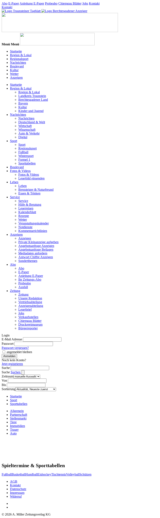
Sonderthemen (27, 261)
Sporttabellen (27, 163)
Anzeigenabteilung (30, 306)
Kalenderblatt (27, 212)
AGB (13, 481)
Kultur (14, 70)
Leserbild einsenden (31, 178)
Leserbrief (25, 309)
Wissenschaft (26, 129)
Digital (22, 137)
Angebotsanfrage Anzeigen (36, 246)
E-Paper (13, 3)
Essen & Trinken (29, 193)
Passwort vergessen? (15, 348)
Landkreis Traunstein (32, 96)
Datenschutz (18, 489)
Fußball (23, 152)
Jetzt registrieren (12, 364)
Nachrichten (18, 62)
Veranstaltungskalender (33, 223)
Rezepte (23, 216)
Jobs (85, 3)
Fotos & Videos (20, 171)
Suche (6, 368)
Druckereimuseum (30, 324)
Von (4, 380)
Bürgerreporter (28, 328)
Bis (4, 385)
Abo (5, 3)
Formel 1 (24, 159)
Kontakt (94, 3)
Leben (14, 182)
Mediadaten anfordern (32, 253)
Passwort (8, 343)
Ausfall (23, 287)
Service (15, 197)
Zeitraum (8, 376)
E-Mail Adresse (12, 339)
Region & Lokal (20, 55)
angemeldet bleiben (19, 352)
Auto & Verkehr (29, 133)
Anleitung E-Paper (32, 3)
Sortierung (8, 389)
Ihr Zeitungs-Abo (29, 279)
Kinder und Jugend (31, 111)
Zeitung (15, 291)
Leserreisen (25, 208)
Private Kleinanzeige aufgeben (38, 242)
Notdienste (25, 227)
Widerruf (16, 496)
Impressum (17, 492)
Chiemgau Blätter (69, 3)
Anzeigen (16, 77)
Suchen (16, 372)
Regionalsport (19, 59)
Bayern (23, 103)
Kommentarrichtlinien (32, 231)
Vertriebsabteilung (30, 302)
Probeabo (51, 3)
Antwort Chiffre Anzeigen (35, 257)
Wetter (14, 74)
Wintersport (26, 156)
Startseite (16, 51)
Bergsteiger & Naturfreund (36, 189)
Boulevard (17, 66)
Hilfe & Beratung (29, 204)
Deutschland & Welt (31, 122)
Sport (13, 141)
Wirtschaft (25, 126)
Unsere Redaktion (30, 298)
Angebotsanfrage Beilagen (35, 249)
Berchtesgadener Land (33, 99)
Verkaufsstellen (28, 317)
